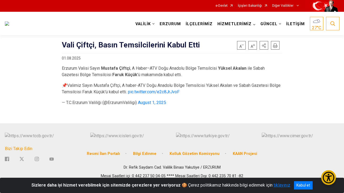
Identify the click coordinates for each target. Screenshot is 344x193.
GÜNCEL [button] (268, 24)
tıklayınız (282, 185)
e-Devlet (222, 6)
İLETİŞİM (295, 24)
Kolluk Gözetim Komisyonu (195, 153)
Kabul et (303, 185)
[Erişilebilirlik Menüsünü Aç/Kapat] (328, 177)
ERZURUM (170, 24)
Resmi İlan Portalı (103, 153)
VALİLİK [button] (143, 24)
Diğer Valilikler (283, 6)
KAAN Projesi (245, 153)
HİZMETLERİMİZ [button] (234, 24)
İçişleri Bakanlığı (250, 6)
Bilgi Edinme (144, 153)
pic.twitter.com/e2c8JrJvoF (154, 91)
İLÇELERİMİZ (199, 24)
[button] (264, 45)
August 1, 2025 (152, 102)
